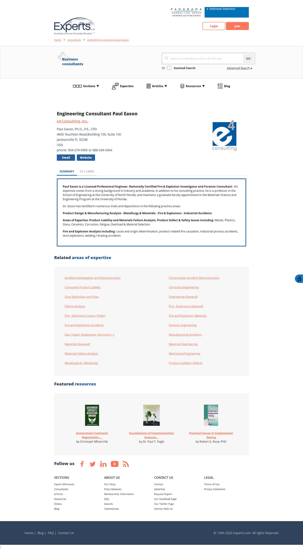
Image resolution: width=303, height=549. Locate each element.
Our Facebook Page (165, 499)
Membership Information (119, 494)
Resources (193, 86)
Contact (158, 484)
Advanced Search (238, 68)
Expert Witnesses (64, 484)
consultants (74, 40)
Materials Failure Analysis (81, 353)
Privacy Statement (214, 489)
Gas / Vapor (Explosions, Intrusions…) (89, 335)
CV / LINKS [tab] (87, 171)
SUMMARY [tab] (67, 171)
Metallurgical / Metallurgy (81, 363)
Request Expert (163, 494)
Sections (89, 86)
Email (66, 158)
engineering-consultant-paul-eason (108, 40)
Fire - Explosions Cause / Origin (85, 316)
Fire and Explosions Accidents (84, 325)
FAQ (106, 499)
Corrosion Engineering (184, 287)
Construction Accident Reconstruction (194, 278)
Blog (56, 508)
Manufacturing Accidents (185, 335)
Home (57, 40)
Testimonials (111, 508)
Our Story (109, 484)
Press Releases (113, 489)
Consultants (61, 489)
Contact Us (66, 533)
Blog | (42, 533)
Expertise (127, 86)
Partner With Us (163, 508)
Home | (30, 533)
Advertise (159, 489)
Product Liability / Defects (186, 363)
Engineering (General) (183, 297)
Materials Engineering (183, 344)
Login (214, 26)
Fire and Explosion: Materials (188, 316)
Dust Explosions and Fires (82, 297)
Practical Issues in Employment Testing (211, 435)
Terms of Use (212, 484)
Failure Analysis (75, 306)
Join (237, 26)
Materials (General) (77, 344)
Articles (157, 86)
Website (86, 158)
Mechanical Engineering (184, 353)
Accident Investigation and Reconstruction (93, 278)
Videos (58, 504)
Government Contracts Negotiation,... (92, 435)
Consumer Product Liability (83, 287)
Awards (108, 504)
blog (227, 86)
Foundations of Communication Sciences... (151, 435)
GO (248, 58)
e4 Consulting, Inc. (72, 121)
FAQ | (52, 533)
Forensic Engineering (183, 325)
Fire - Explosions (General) (186, 306)
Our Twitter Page (164, 504)
